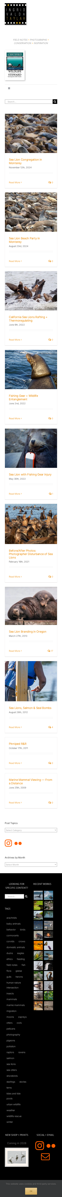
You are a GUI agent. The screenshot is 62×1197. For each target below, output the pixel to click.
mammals (12, 999)
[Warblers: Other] (38, 955)
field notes (12, 965)
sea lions (11, 1064)
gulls (9, 976)
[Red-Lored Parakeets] (48, 996)
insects (10, 993)
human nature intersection (14, 985)
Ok (31, 1191)
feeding (21, 959)
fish (23, 965)
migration (11, 1011)
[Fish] (48, 925)
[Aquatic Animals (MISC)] (48, 934)
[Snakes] (38, 905)
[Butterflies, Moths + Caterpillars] (48, 945)
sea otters (12, 1070)
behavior (11, 929)
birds (22, 929)
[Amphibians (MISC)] (48, 914)
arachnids (12, 917)
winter (10, 1122)
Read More (14, 182)
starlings (11, 1081)
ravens (21, 1052)
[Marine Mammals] (48, 955)
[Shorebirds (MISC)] (38, 925)
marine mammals (16, 1005)
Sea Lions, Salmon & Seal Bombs (30, 708)
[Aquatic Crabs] (38, 935)
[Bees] (38, 945)
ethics (10, 959)
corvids (10, 941)
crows (22, 941)
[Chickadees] (38, 1006)
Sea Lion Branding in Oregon (27, 631)
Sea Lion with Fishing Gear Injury (30, 474)
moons (10, 1017)
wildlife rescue (14, 1116)
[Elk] (48, 986)
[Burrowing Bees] (48, 1006)
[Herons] (48, 966)
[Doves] (38, 976)
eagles (20, 953)
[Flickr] (18, 843)
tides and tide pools (14, 1096)
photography (13, 1034)
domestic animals (16, 947)
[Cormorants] (48, 976)
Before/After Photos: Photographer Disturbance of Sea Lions (31, 554)
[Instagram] (8, 843)
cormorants (13, 935)
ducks (10, 953)
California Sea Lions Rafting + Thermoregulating (28, 318)
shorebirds (12, 1075)
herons (19, 976)
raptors (10, 1052)
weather (11, 1110)
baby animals (14, 923)
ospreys (22, 1017)
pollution (11, 1046)
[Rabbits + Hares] (48, 905)
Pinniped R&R (18, 743)
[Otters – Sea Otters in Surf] (48, 895)
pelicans (11, 1028)
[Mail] (45, 1156)
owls (19, 1022)
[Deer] (38, 996)
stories (22, 1081)
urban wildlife (14, 1104)
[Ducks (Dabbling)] (38, 986)
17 (51, 650)
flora (9, 970)
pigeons (11, 1040)
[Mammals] (38, 966)
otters (9, 1022)
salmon (10, 1058)
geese (19, 970)
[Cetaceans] (38, 895)
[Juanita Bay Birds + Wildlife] (38, 915)
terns (9, 1087)
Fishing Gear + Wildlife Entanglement (23, 397)
